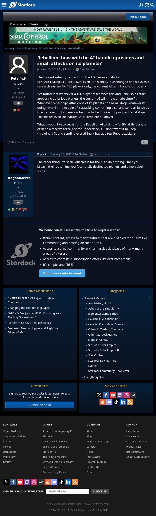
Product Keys (133, 446)
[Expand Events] (86, 366)
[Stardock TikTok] (116, 402)
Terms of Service (75, 509)
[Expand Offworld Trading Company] (86, 330)
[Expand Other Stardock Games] (86, 335)
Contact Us (93, 467)
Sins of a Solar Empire (51, 48)
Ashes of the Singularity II (57, 431)
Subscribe (100, 491)
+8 (18, 103)
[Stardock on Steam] (133, 395)
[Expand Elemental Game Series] (86, 314)
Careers (91, 446)
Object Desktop (12, 431)
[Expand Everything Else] (82, 377)
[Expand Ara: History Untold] (86, 304)
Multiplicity (9, 456)
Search (34, 24)
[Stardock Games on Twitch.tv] (119, 395)
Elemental (48, 436)
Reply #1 (42, 154)
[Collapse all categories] (149, 297)
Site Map (102, 509)
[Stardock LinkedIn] (123, 402)
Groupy (7, 462)
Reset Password (135, 451)
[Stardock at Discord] (109, 402)
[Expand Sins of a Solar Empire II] (86, 350)
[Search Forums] (152, 5)
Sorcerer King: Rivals (54, 472)
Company (93, 424)
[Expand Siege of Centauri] (86, 340)
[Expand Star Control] (86, 356)
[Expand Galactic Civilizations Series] (86, 324)
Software (10, 424)
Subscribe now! (40, 405)
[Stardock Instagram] (126, 395)
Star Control (50, 451)
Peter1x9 (18, 78)
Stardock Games (25, 48)
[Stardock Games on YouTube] (112, 395)
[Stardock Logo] (21, 4)
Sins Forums (87, 69)
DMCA (91, 509)
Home (8, 48)
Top (147, 154)
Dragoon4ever (18, 177)
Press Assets (93, 456)
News (90, 451)
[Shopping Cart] (146, 5)
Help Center (133, 431)
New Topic (138, 17)
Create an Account (136, 441)
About (90, 431)
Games (47, 424)
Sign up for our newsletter (23, 491)
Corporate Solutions (14, 436)
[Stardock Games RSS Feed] (130, 402)
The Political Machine (55, 456)
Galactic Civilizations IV (55, 441)
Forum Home (17, 24)
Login (46, 24)
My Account (133, 436)
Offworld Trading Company (58, 462)
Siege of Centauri (52, 467)
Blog (89, 436)
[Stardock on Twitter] (99, 395)
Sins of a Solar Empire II (56, 446)
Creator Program (96, 462)
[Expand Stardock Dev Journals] (86, 361)
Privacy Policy (56, 509)
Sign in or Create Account (62, 273)
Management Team (98, 441)
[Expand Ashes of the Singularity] (86, 309)
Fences (7, 446)
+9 (18, 202)
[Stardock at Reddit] (102, 402)
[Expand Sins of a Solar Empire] (86, 345)
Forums (91, 472)
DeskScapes (9, 451)
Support (132, 424)
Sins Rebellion (75, 48)
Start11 (7, 441)
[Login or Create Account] (141, 5)
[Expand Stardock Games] (82, 298)
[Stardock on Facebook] (106, 395)
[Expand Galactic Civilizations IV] (86, 319)
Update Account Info (138, 456)
